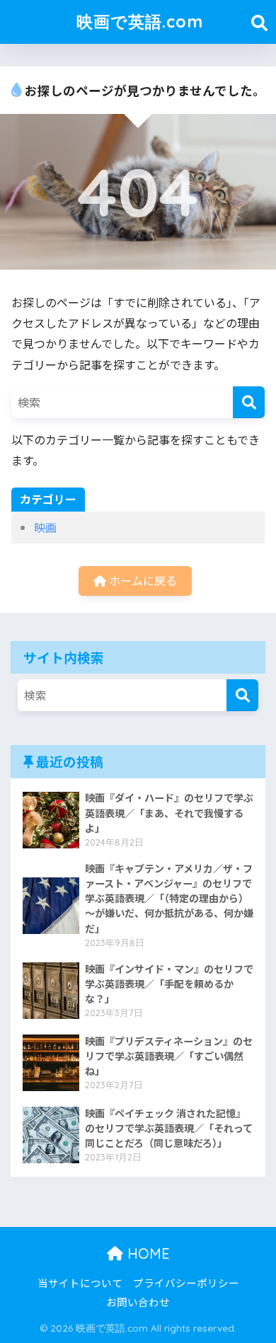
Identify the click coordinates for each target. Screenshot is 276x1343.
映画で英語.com (139, 21)
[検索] (249, 402)
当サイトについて (80, 1282)
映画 (45, 527)
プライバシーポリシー (186, 1282)
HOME (146, 1253)
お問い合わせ (138, 1301)
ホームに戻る (141, 580)
